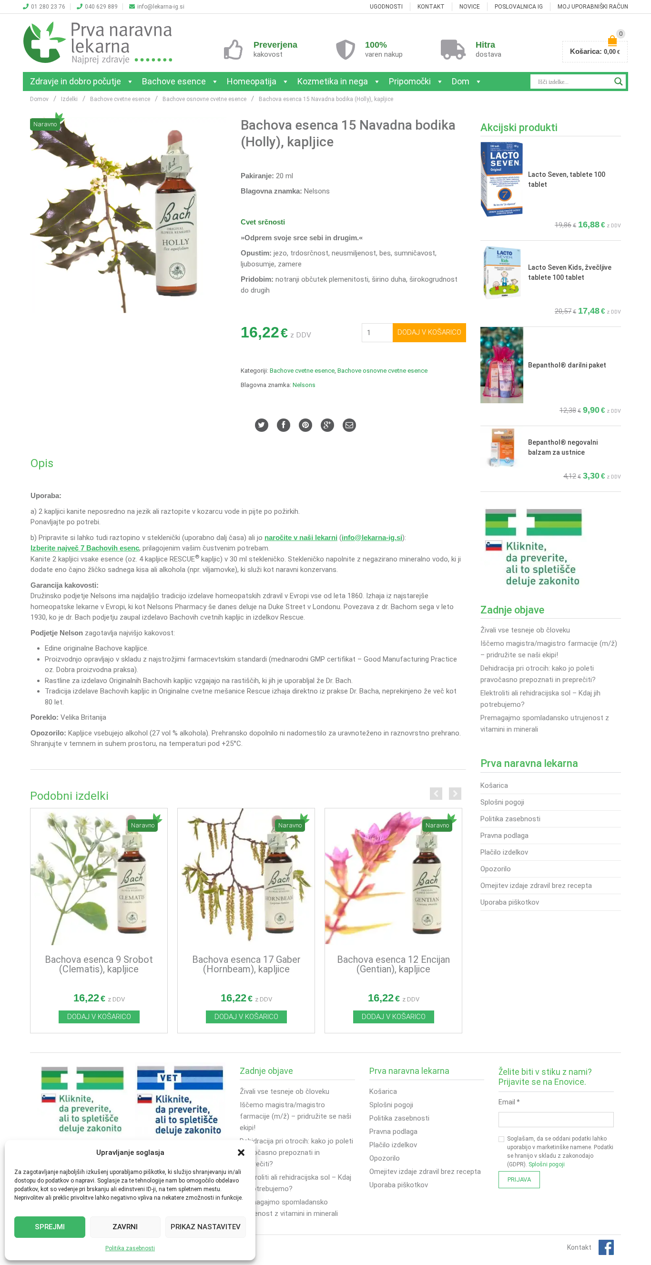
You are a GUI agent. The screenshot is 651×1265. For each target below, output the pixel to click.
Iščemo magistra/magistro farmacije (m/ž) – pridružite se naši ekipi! (548, 649)
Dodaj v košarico (429, 332)
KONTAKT (431, 6)
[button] (241, 1152)
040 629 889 (101, 6)
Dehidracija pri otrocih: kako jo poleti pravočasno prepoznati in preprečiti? (538, 674)
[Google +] (327, 425)
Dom (460, 81)
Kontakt (579, 1247)
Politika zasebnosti (130, 1248)
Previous (436, 793)
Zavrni (125, 1227)
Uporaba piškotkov (509, 902)
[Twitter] (261, 425)
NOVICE (469, 6)
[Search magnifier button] (618, 81)
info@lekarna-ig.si (160, 6)
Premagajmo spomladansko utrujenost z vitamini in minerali (544, 724)
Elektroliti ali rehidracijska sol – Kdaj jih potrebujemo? (540, 699)
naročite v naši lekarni (300, 537)
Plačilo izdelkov (504, 852)
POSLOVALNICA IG (519, 6)
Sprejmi (50, 1227)
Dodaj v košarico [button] (99, 1016)
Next (455, 793)
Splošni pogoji (502, 802)
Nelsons (304, 384)
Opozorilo (495, 869)
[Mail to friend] (349, 425)
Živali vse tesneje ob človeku (525, 630)
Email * (509, 1102)
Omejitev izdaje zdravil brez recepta (536, 885)
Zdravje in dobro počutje (75, 81)
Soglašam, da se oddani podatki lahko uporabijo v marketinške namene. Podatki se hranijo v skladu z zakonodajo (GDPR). (560, 1151)
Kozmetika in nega (332, 81)
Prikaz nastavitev (206, 1227)
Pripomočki (410, 81)
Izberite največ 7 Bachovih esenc (85, 548)
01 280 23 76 (48, 6)
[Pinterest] (305, 425)
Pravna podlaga (504, 835)
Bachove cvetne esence (302, 370)
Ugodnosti (386, 6)
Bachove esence (174, 81)
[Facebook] (283, 425)
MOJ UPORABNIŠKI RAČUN (593, 6)
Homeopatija (251, 81)
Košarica (494, 785)
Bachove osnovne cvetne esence (382, 370)
